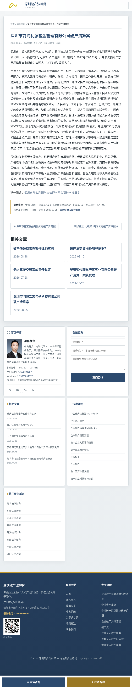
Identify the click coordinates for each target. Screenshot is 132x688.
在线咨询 (99, 682)
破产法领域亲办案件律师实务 (21, 413)
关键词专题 (72, 617)
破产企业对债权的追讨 (82, 478)
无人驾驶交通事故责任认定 (20, 436)
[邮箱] (18, 390)
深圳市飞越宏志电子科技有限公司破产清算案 (29, 458)
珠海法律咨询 (14, 532)
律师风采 (71, 605)
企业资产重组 (77, 420)
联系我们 (71, 629)
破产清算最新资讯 (80, 449)
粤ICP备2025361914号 (91, 658)
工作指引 (75, 456)
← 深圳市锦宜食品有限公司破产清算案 (34, 226)
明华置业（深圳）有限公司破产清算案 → (96, 226)
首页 (12, 24)
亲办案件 (21, 24)
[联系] (25, 390)
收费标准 (71, 623)
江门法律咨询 (14, 553)
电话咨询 (35, 682)
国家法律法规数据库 (70, 209)
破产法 (105, 627)
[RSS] (33, 390)
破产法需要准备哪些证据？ (20, 424)
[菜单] (125, 5)
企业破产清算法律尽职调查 (84, 413)
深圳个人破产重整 (111, 633)
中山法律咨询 (14, 546)
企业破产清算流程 (80, 435)
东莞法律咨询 (14, 517)
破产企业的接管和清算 (82, 442)
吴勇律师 (29, 341)
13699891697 (25, 371)
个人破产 (75, 464)
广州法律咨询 (14, 510)
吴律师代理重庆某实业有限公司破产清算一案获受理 (33, 447)
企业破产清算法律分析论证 (84, 428)
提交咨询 (97, 377)
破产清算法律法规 (80, 471)
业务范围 (71, 611)
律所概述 (71, 600)
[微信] (10, 390)
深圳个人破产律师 (111, 645)
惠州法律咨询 (14, 539)
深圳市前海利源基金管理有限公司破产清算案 (52, 193)
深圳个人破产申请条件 (113, 639)
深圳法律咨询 (14, 503)
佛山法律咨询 (14, 525)
